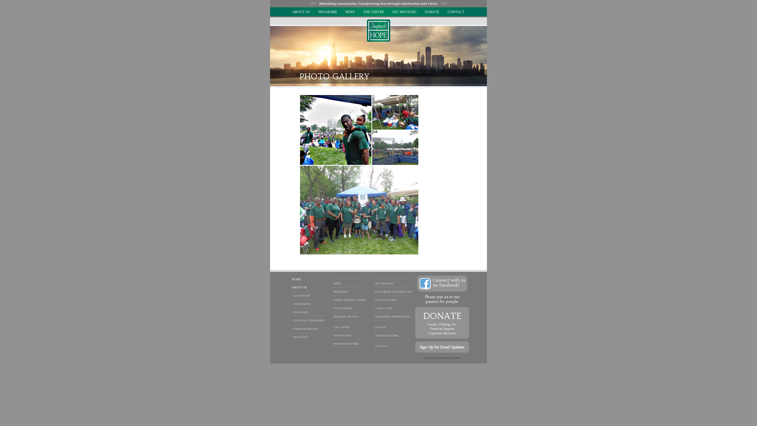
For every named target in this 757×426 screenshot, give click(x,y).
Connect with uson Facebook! (449, 282)
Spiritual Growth (346, 316)
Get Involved (404, 12)
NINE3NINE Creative (450, 358)
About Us (301, 12)
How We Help (342, 335)
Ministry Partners (346, 343)
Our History (302, 295)
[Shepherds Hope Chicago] (378, 30)
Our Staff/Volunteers (309, 320)
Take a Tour (383, 308)
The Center (373, 12)
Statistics (301, 337)
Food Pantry (343, 308)
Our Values (301, 312)
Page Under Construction (393, 291)
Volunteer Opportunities (392, 316)
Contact (455, 12)
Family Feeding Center (349, 300)
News (350, 12)
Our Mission (302, 304)
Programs (327, 12)
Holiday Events (386, 300)
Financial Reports (306, 328)
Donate (432, 12)
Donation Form (386, 335)
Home (296, 279)
